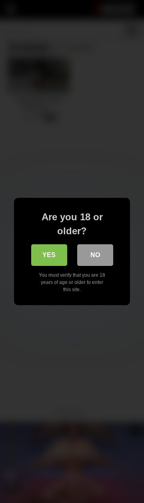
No (95, 255)
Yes (49, 255)
